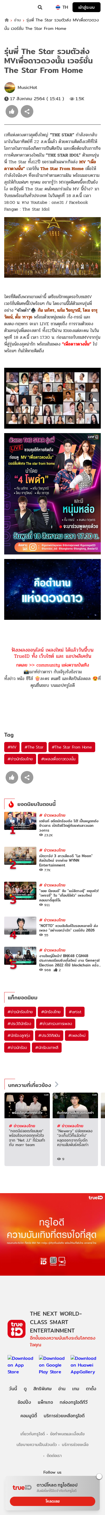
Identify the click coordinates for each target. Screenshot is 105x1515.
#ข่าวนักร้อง (17, 1047)
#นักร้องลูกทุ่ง (19, 1035)
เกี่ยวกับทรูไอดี (32, 1434)
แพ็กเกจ (45, 1402)
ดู (25, 1388)
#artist (75, 1012)
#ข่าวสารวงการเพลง (55, 1024)
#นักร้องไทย (50, 1012)
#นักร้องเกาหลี (46, 1047)
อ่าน (17, 20)
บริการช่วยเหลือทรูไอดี (64, 1415)
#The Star (34, 747)
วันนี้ (13, 1388)
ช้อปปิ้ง (24, 1402)
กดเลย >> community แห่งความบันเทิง (52, 665)
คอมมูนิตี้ (28, 1415)
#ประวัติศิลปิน (49, 1035)
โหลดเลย (53, 1501)
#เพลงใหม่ (76, 1035)
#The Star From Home (72, 747)
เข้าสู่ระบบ (86, 7)
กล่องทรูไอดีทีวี (74, 1402)
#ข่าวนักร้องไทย (20, 759)
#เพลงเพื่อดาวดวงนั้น (58, 759)
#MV (12, 747)
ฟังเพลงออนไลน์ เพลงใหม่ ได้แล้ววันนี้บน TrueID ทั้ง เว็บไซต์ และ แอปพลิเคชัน (52, 653)
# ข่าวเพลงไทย (52, 815)
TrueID (15, 7)
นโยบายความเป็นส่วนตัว (37, 1444)
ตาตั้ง (91, 1388)
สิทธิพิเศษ (42, 1388)
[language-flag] (58, 7)
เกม (75, 1388)
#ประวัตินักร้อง (19, 1024)
